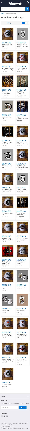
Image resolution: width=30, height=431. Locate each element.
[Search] (27, 9)
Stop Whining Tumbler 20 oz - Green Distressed (21, 93)
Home (2, 13)
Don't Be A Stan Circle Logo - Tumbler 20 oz (21, 214)
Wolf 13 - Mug (5, 310)
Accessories (24, 423)
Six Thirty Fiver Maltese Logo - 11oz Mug (22, 361)
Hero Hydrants (4, 424)
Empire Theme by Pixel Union (7, 428)
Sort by (9, 23)
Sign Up (22, 407)
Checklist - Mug (21, 287)
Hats (10, 423)
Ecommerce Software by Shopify (21, 428)
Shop (6, 423)
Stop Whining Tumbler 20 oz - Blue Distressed (22, 118)
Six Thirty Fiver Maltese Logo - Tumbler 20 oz (6, 263)
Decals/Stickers (16, 423)
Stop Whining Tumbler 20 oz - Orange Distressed (7, 93)
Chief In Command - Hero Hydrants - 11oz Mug (22, 336)
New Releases (12, 424)
